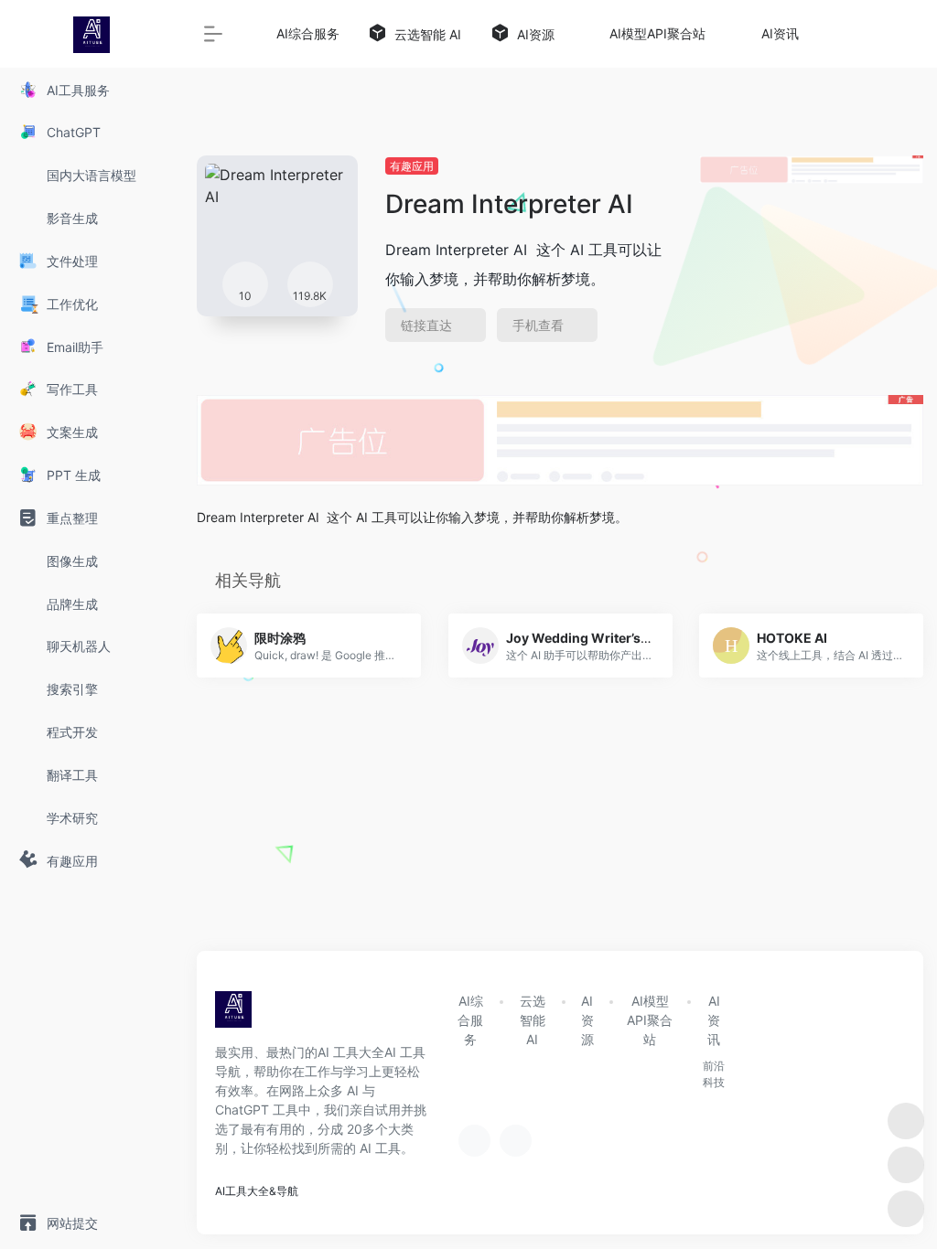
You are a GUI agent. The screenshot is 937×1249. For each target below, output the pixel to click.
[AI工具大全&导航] (233, 1015)
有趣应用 (412, 166)
